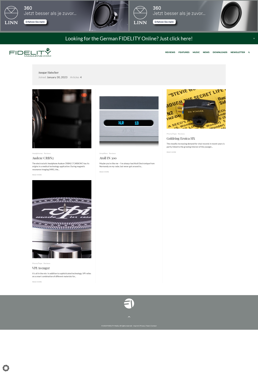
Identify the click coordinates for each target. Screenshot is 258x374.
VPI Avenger (41, 268)
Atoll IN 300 (108, 158)
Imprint (136, 326)
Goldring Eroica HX (181, 138)
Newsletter (238, 52)
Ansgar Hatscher (48, 72)
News (206, 52)
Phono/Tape (37, 263)
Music (196, 52)
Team (148, 326)
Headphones (37, 153)
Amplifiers (103, 153)
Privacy (142, 326)
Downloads (220, 52)
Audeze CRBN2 (43, 158)
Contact (154, 326)
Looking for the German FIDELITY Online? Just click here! (129, 38)
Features (183, 52)
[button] (6, 368)
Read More (37, 175)
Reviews (170, 52)
